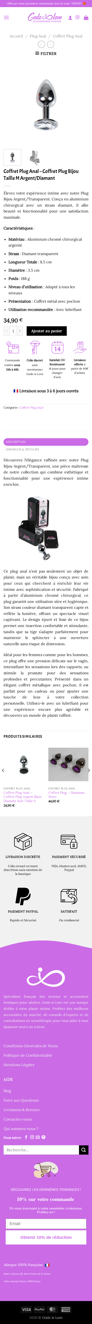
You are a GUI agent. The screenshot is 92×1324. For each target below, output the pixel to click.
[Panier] (86, 17)
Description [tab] (16, 442)
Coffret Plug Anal (67, 36)
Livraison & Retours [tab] (22, 449)
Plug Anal (38, 36)
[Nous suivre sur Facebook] (26, 1137)
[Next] (81, 102)
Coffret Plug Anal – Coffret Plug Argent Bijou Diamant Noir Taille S (23, 797)
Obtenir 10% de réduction (46, 1237)
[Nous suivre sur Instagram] (77, 17)
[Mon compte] (70, 17)
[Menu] (6, 17)
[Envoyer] (83, 1150)
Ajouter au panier (46, 330)
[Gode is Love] (44, 17)
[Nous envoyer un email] (38, 1137)
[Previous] (11, 102)
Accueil (16, 36)
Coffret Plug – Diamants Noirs (66, 795)
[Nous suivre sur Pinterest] (43, 1137)
